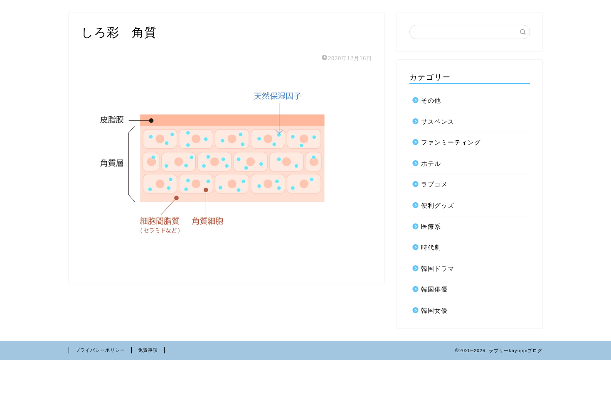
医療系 (431, 226)
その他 (431, 100)
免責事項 (148, 350)
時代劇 (431, 247)
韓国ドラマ (437, 268)
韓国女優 (434, 310)
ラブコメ (434, 184)
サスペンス (437, 121)
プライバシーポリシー (100, 350)
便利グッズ (437, 205)
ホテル (431, 163)
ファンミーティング (451, 142)
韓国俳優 (434, 289)
